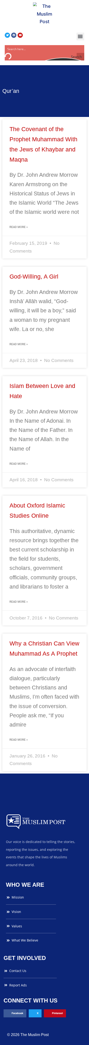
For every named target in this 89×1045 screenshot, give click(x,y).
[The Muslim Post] (44, 14)
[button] (80, 36)
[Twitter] (7, 35)
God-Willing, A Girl (33, 276)
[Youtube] (20, 35)
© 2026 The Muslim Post (28, 1035)
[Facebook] (13, 35)
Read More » (18, 227)
